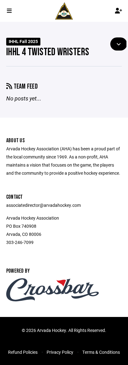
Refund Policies (23, 352)
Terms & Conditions (101, 352)
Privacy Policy (60, 352)
